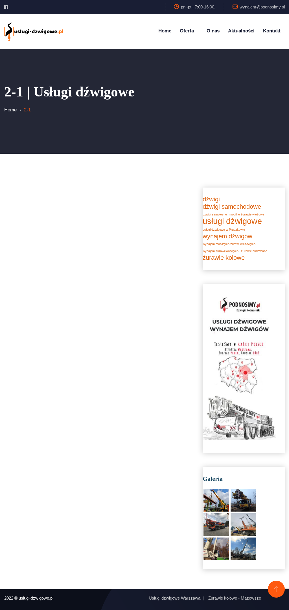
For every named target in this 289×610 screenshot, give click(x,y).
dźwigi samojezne (215, 214)
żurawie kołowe (224, 257)
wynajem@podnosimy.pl (262, 7)
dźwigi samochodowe (232, 206)
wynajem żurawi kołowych (220, 251)
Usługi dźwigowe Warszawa (174, 598)
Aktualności (241, 31)
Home (164, 31)
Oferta (187, 31)
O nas (213, 31)
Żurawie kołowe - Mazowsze (234, 598)
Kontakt (272, 31)
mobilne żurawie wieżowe (246, 214)
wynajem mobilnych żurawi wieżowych (229, 244)
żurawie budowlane (254, 251)
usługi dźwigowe (232, 221)
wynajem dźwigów (227, 236)
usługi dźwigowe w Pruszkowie (224, 229)
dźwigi (211, 199)
